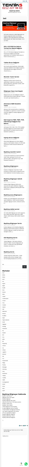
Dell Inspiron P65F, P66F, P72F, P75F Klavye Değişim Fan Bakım (14, 121)
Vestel (3, 384)
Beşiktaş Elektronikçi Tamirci (8, 416)
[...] (14, 56)
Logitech (4, 352)
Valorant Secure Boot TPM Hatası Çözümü (11, 402)
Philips (3, 362)
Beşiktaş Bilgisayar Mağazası (8, 414)
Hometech (4, 328)
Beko (3, 294)
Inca (3, 337)
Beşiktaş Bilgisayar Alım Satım (8, 400)
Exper (3, 317)
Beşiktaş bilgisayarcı (11, 166)
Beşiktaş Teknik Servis (7, 403)
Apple (3, 285)
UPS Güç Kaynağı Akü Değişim (9, 412)
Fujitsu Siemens (5, 320)
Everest (4, 313)
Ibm (3, 335)
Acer (3, 272)
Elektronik (4, 311)
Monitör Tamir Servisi (11, 77)
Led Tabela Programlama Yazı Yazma (10, 411)
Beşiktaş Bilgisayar (6, 399)
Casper (3, 296)
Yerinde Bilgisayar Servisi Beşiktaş (9, 406)
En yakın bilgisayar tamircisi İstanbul (10, 408)
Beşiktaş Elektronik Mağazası (8, 417)
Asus (3, 290)
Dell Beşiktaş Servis (10, 238)
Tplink (3, 379)
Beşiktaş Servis (9, 252)
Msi (3, 356)
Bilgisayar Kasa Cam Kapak (13, 91)
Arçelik (3, 287)
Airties (3, 275)
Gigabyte (4, 324)
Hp (3, 330)
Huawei (4, 332)
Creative (4, 305)
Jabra (3, 339)
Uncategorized (5, 382)
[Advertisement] (14, 452)
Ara (3, 264)
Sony (3, 371)
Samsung (4, 369)
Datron (3, 307)
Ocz (3, 358)
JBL (3, 341)
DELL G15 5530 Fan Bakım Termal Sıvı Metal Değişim (13, 47)
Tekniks (4, 375)
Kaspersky (4, 343)
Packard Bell (5, 360)
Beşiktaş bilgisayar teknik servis (13, 180)
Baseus (4, 292)
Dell (3, 309)
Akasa (3, 277)
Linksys (4, 350)
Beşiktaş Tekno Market (7, 405)
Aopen (3, 283)
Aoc (3, 281)
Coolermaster (5, 298)
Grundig (4, 326)
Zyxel (3, 390)
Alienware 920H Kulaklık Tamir (12, 104)
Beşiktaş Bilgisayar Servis (13, 223)
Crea (3, 302)
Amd (3, 279)
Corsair (3, 300)
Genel (3, 322)
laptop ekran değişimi (11, 138)
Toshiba (4, 377)
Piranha (4, 365)
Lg (2, 347)
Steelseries (4, 373)
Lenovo (4, 345)
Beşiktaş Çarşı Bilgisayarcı (13, 195)
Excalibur (4, 315)
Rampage (4, 367)
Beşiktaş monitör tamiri (12, 152)
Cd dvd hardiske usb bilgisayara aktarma (11, 409)
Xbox (3, 388)
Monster (4, 354)
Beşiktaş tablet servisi (11, 209)
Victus (3, 386)
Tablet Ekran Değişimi (11, 63)
